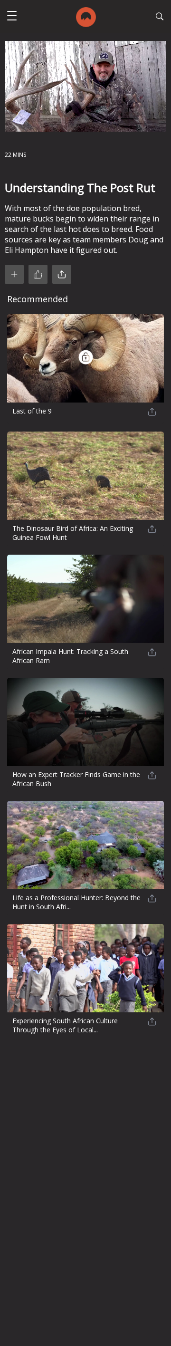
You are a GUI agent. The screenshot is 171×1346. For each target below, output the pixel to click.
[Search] (160, 17)
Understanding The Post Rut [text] (80, 187)
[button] (12, 17)
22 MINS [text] (15, 155)
